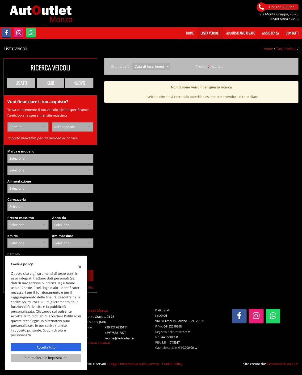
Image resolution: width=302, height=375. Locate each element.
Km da (12, 236)
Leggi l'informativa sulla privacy (134, 364)
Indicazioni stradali (95, 343)
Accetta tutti (46, 347)
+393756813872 (115, 333)
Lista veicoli (210, 33)
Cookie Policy (172, 364)
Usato (21, 83)
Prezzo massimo (20, 217)
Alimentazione (19, 181)
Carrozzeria (16, 199)
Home (190, 33)
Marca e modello (20, 151)
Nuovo (79, 83)
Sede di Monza (96, 310)
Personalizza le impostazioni (46, 357)
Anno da (59, 217)
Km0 (50, 83)
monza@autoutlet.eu (120, 338)
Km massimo (62, 236)
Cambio (13, 254)
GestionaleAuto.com (282, 364)
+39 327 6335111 (116, 327)
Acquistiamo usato (240, 33)
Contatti (292, 33)
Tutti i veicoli (286, 48)
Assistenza (270, 33)
